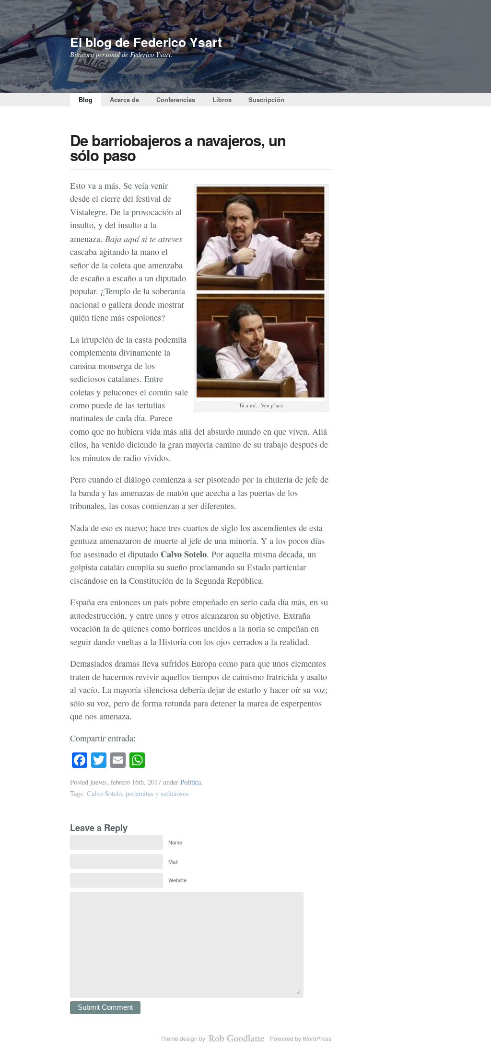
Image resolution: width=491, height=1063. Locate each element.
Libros (222, 99)
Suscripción (266, 99)
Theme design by (183, 1038)
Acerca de (124, 99)
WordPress (317, 1038)
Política (190, 781)
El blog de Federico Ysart (146, 42)
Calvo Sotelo (104, 793)
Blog (86, 99)
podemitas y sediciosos (157, 793)
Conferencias (175, 99)
